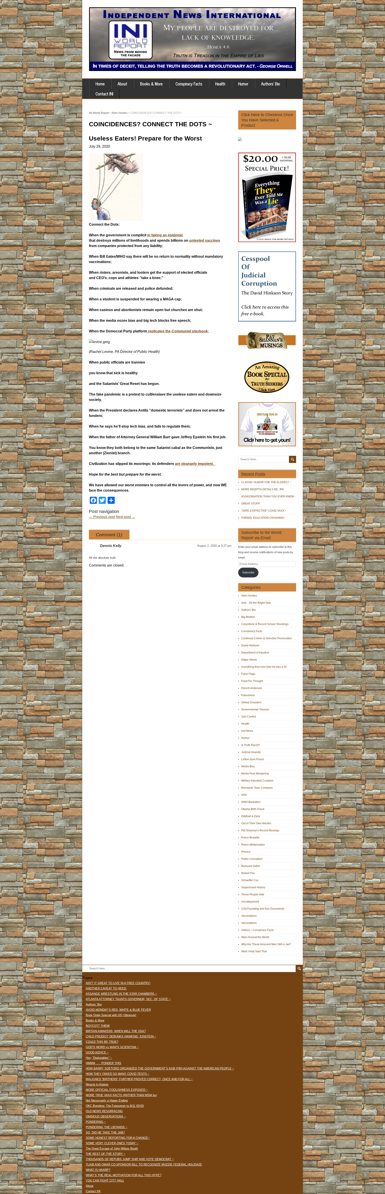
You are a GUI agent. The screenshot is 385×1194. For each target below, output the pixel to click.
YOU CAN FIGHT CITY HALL (105, 1180)
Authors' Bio (248, 609)
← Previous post (102, 517)
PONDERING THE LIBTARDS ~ (106, 1127)
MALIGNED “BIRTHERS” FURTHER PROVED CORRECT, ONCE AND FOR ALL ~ (139, 1079)
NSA (244, 794)
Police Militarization (253, 844)
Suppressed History (253, 887)
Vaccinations (249, 915)
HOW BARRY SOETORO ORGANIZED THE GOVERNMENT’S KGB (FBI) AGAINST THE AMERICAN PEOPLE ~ (160, 1068)
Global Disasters (251, 702)
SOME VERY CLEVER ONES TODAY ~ (112, 1143)
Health (220, 83)
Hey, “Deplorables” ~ (99, 1057)
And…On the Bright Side (256, 602)
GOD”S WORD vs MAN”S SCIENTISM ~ (112, 1047)
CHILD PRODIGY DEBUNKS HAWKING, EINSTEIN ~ (121, 1036)
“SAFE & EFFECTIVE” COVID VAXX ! (263, 510)
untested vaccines (204, 240)
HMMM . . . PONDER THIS (103, 1063)
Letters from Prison (252, 759)
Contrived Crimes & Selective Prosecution (266, 638)
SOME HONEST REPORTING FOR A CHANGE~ (118, 1138)
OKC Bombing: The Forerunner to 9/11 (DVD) (115, 1106)
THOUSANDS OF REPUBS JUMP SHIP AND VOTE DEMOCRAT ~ (130, 1159)
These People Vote (252, 894)
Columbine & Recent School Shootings (265, 624)
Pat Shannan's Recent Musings (260, 830)
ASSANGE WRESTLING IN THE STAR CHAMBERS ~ (121, 993)
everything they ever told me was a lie (264, 666)
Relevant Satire (250, 866)
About (122, 83)
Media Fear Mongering (255, 773)
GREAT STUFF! (250, 503)
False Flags (248, 673)
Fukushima (248, 695)
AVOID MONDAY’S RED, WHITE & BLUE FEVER (118, 1009)
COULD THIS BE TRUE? (102, 1041)
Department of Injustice (255, 652)
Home (100, 83)
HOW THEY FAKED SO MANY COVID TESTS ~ (117, 1073)
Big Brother (248, 617)
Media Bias (248, 766)
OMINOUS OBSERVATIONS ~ (106, 1116)
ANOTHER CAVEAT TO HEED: (106, 988)
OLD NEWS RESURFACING (104, 1111)
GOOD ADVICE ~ (97, 1052)
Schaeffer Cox (249, 880)
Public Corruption (251, 858)
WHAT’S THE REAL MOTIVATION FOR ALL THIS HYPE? (123, 1175)
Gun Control (248, 716)
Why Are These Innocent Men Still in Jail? (266, 944)
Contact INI (104, 93)
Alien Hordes (249, 595)
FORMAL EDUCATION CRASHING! (262, 517)
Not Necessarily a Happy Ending (107, 1100)
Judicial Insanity (251, 752)
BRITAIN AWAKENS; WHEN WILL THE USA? (116, 1031)
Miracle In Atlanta (97, 1084)
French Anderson (251, 688)
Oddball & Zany (250, 816)
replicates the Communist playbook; (178, 331)
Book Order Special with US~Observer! (111, 1015)
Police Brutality (250, 837)
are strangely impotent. (195, 464)
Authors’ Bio (270, 83)
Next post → (125, 517)
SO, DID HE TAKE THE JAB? (105, 1132)
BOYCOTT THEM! (98, 1025)
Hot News (247, 730)
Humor (243, 83)
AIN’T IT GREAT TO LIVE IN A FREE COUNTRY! (118, 983)
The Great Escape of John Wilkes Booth (112, 1148)
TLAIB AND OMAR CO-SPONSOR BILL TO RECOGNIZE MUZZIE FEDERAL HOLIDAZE (144, 1164)
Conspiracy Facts (189, 83)
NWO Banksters (250, 802)
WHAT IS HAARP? (98, 1170)
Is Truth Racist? (250, 745)
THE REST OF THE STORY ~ (105, 1154)
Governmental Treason (255, 709)
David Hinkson (250, 645)
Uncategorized (250, 901)
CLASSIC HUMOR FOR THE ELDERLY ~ (266, 482)
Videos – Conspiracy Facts (257, 930)
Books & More (151, 83)
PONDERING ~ (96, 1122)
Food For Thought (252, 681)
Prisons (245, 851)
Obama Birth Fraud (252, 809)
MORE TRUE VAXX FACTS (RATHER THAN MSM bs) (121, 1095)
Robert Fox (248, 873)
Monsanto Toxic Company (257, 787)
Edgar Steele (249, 659)
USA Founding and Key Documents (262, 908)
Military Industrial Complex (257, 780)
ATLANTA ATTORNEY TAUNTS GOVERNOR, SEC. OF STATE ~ (128, 999)
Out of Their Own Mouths (256, 823)
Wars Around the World (255, 937)
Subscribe (248, 572)
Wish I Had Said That (254, 951)
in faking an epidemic (165, 235)
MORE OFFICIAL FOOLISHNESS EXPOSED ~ (117, 1089)
